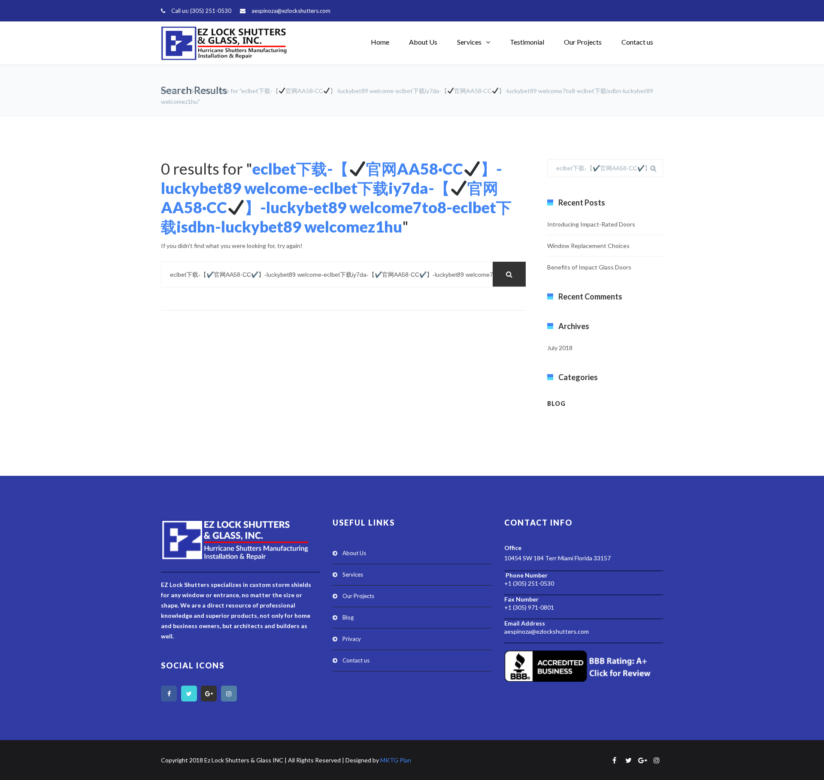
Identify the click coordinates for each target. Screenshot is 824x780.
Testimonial (527, 42)
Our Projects (583, 42)
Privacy (351, 638)
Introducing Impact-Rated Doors (591, 224)
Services (469, 42)
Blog (556, 403)
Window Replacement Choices (588, 245)
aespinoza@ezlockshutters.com (290, 10)
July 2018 (560, 347)
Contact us (637, 42)
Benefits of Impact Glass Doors (589, 267)
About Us (423, 42)
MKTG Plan (395, 760)
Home (380, 42)
